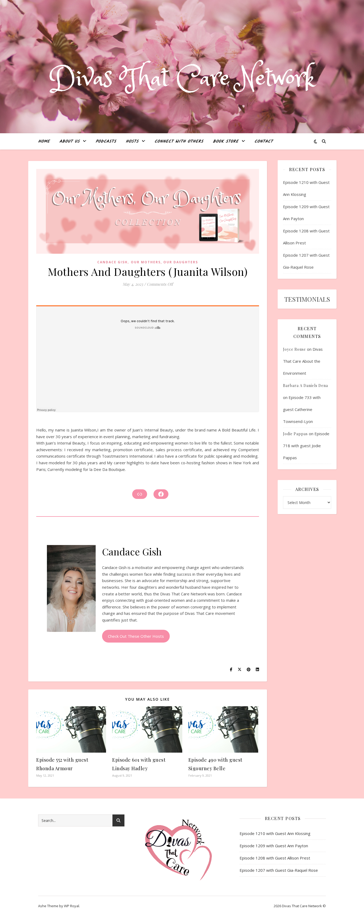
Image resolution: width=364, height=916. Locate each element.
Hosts (132, 141)
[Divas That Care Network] (182, 79)
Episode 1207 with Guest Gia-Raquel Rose (279, 870)
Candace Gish (112, 262)
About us (69, 141)
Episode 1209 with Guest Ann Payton (274, 845)
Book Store (225, 141)
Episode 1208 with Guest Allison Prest (275, 858)
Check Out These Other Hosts (136, 636)
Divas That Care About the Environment (303, 361)
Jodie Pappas (295, 433)
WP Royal (71, 905)
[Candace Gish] (71, 588)
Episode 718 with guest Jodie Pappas (306, 445)
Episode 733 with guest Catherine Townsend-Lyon (302, 409)
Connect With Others (179, 141)
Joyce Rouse (294, 349)
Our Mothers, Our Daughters (164, 262)
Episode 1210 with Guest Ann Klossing (275, 833)
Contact (263, 141)
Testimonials (307, 299)
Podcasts (106, 141)
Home (44, 141)
